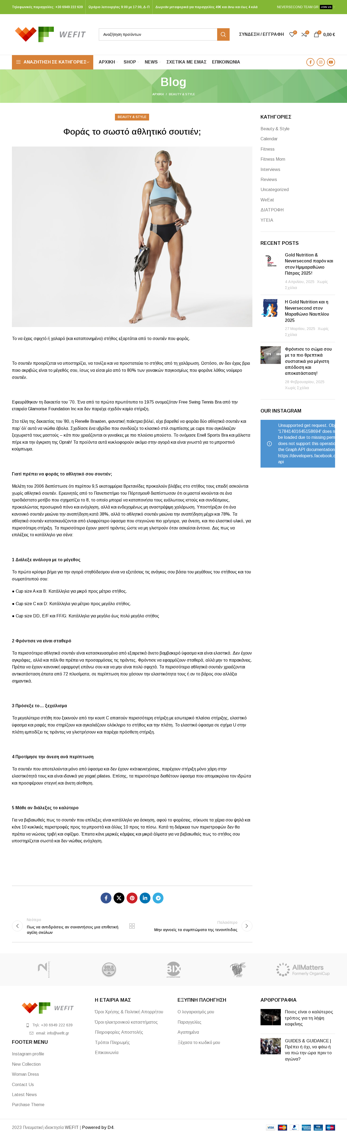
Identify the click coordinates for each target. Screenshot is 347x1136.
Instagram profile (28, 1054)
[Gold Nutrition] (108, 969)
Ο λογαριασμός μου (196, 1012)
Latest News (24, 1094)
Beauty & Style (182, 94)
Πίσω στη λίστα (132, 926)
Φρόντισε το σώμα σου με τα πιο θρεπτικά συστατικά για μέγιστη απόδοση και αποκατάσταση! (308, 361)
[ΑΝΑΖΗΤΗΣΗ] (223, 34)
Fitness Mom (273, 159)
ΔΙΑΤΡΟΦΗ (272, 210)
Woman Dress (25, 1074)
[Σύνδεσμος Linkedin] (145, 898)
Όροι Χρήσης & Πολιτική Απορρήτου (129, 1012)
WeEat (267, 200)
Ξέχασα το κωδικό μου (199, 1042)
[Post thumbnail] (271, 271)
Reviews (269, 179)
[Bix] (173, 969)
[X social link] (119, 898)
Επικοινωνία (106, 1052)
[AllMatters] (303, 969)
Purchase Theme (28, 1104)
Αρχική (158, 94)
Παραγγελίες (189, 1022)
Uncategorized (275, 189)
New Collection (26, 1064)
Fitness (268, 149)
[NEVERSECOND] (44, 969)
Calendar (269, 139)
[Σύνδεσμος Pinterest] (132, 898)
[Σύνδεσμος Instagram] (321, 62)
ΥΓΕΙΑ (267, 220)
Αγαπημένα (188, 1032)
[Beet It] (238, 969)
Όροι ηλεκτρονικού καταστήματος (126, 1022)
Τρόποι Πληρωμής (112, 1042)
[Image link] (49, 1007)
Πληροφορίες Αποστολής (119, 1032)
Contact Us (23, 1084)
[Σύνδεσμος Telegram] (158, 898)
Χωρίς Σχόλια (297, 388)
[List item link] (49, 1025)
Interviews (270, 169)
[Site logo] (52, 34)
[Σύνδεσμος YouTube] (331, 62)
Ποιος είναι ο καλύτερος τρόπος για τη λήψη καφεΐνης (309, 1018)
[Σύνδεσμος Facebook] (310, 62)
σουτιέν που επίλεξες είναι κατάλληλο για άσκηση (108, 820)
